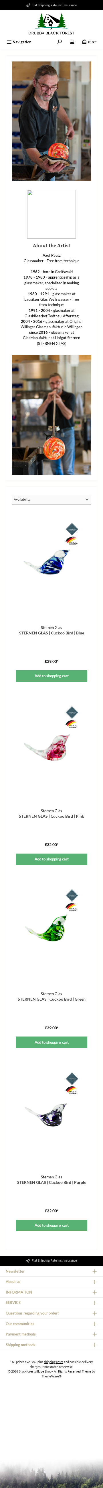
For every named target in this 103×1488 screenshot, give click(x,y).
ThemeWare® (52, 1376)
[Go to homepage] (51, 23)
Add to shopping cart (52, 675)
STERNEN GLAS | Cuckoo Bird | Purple (51, 1182)
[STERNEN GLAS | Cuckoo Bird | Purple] (51, 1112)
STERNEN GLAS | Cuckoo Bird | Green (52, 999)
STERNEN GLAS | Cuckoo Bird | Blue (51, 632)
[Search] (59, 42)
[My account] (72, 42)
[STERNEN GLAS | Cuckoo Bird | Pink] (51, 746)
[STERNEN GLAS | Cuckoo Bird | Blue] (51, 563)
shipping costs (53, 1362)
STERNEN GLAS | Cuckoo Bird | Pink (51, 816)
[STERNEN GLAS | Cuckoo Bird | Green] (51, 929)
